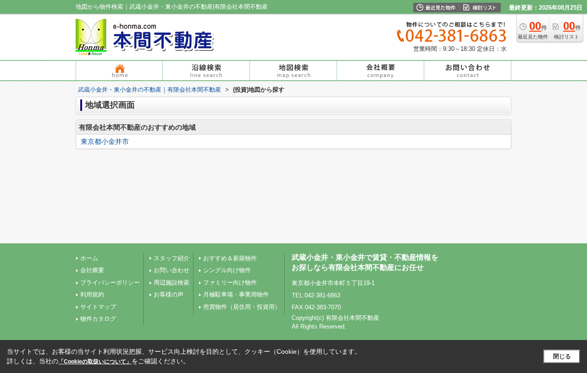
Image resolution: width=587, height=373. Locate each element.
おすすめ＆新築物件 (230, 258)
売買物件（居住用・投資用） (242, 306)
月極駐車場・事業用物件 (236, 294)
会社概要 (92, 270)
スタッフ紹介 (171, 258)
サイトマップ (98, 306)
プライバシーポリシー (110, 282)
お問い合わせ (171, 270)
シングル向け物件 (227, 270)
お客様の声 (168, 294)
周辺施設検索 (171, 282)
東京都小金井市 (105, 141)
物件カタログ (98, 318)
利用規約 (92, 294)
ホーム (89, 258)
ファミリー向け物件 (230, 282)
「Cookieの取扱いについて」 (95, 361)
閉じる (562, 356)
